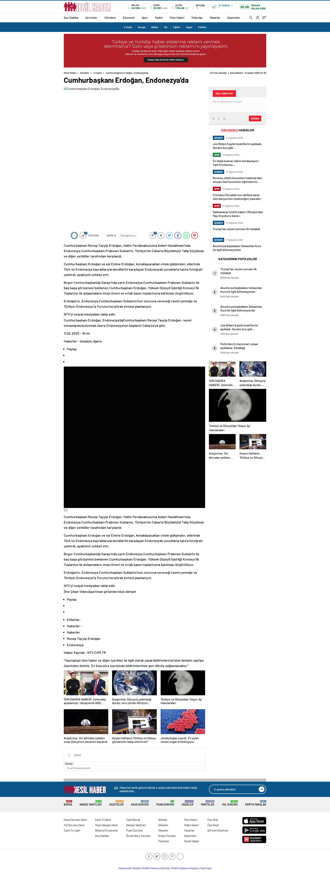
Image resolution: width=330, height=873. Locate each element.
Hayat (189, 27)
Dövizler (163, 825)
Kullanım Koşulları (189, 868)
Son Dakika (71, 17)
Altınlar (162, 819)
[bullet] (87, 764)
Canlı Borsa (133, 819)
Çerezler (165, 868)
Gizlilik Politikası (150, 868)
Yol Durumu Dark (74, 825)
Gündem (110, 17)
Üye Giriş (212, 819)
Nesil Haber (70, 72)
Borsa (68, 803)
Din (165, 27)
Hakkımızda (124, 868)
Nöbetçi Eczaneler (106, 830)
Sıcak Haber (191, 841)
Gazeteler (233, 17)
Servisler (91, 17)
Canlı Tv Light (72, 830)
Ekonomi (129, 17)
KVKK (175, 868)
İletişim (137, 868)
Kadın (159, 17)
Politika (202, 27)
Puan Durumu (165, 803)
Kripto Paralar (255, 803)
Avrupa (142, 27)
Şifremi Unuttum (217, 830)
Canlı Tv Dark (103, 819)
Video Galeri (191, 825)
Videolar (197, 17)
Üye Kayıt (213, 825)
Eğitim (176, 27)
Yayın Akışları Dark (106, 825)
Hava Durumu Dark (75, 819)
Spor (145, 17)
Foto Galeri (177, 17)
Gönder (69, 763)
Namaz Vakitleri (91, 803)
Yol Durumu (230, 803)
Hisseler (187, 803)
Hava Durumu (140, 803)
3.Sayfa (128, 27)
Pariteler (207, 803)
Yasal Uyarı (206, 868)
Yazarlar (215, 17)
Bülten (154, 27)
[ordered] (84, 764)
